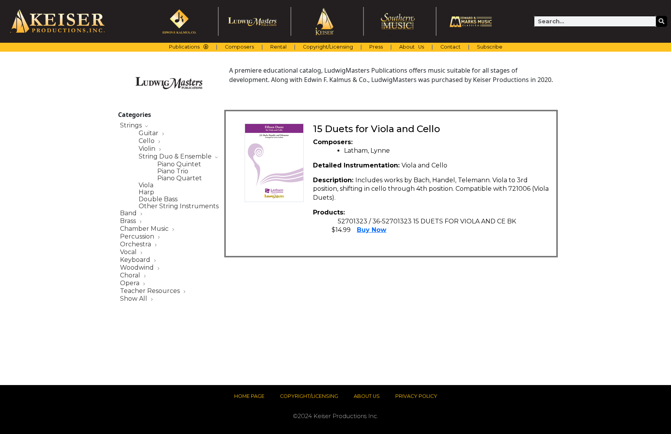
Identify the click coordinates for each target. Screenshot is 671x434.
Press (376, 47)
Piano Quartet (179, 178)
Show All (134, 299)
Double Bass (158, 199)
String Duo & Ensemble (176, 156)
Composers (239, 47)
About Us (411, 47)
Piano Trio (172, 171)
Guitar (149, 133)
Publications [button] (184, 47)
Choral (131, 275)
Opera (130, 283)
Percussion (138, 237)
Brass (128, 221)
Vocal (129, 252)
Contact (450, 47)
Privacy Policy (416, 396)
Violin (148, 149)
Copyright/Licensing (328, 47)
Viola (146, 185)
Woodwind (137, 268)
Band (129, 213)
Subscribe (489, 47)
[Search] (661, 21)
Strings (131, 125)
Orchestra (136, 244)
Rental (278, 47)
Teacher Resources (150, 291)
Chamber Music (145, 229)
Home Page (249, 396)
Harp (146, 192)
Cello (147, 141)
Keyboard (136, 260)
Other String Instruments (179, 206)
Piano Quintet (179, 164)
